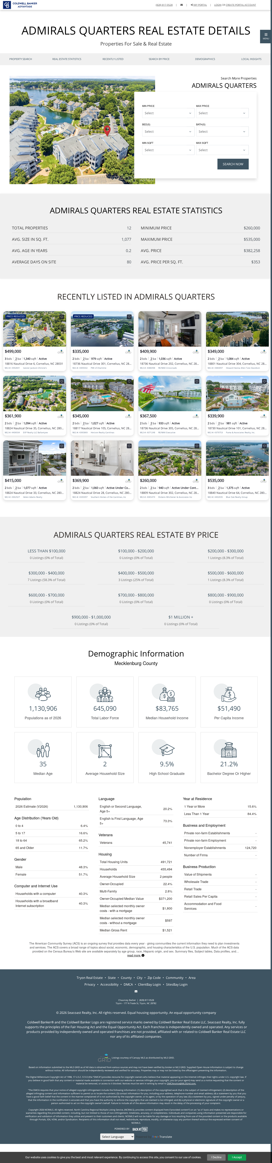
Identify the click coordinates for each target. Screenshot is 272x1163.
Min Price (148, 105)
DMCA (128, 984)
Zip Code (154, 977)
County (126, 977)
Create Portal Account (241, 5)
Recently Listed (113, 59)
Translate (165, 1137)
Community (174, 977)
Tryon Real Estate (90, 977)
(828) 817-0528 (164, 5)
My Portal (200, 5)
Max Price (202, 105)
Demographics (205, 59)
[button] (266, 36)
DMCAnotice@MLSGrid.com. (181, 1083)
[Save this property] (62, 316)
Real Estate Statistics (66, 59)
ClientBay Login (149, 984)
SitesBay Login (177, 984)
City (139, 977)
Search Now (233, 164)
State (112, 977)
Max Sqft (202, 142)
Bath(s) (200, 124)
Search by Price (159, 59)
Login (217, 5)
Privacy (89, 984)
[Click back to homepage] (18, 4)
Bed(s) (146, 124)
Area (192, 977)
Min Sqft (147, 142)
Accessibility (109, 984)
